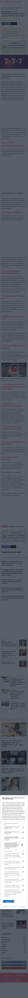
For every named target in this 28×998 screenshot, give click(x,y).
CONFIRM (8, 901)
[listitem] (14, 824)
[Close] (25, 798)
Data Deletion (6, 906)
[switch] (22, 827)
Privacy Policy (22, 906)
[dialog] (14, 852)
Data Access (14, 906)
